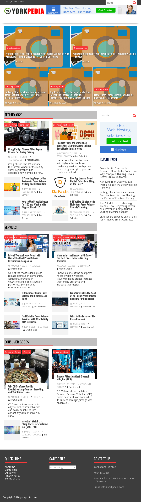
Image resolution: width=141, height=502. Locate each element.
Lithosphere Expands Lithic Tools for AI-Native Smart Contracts (118, 218)
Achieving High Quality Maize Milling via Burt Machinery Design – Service (118, 184)
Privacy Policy (12, 475)
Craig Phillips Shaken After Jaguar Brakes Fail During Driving (25, 150)
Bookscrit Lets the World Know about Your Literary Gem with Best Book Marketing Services (74, 145)
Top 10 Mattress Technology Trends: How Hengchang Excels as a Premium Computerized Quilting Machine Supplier (117, 207)
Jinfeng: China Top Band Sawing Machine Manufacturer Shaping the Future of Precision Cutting (117, 195)
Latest (7, 124)
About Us (10, 466)
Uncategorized (13, 48)
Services (32, 237)
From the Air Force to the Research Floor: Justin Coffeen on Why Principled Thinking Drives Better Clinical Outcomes (118, 172)
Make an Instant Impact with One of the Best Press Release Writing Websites (75, 258)
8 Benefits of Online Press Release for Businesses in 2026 (34, 296)
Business (57, 124)
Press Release (20, 237)
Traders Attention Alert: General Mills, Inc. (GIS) (73, 378)
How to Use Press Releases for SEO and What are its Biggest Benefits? (35, 204)
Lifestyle (26, 352)
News (14, 124)
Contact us (11, 469)
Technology (24, 124)
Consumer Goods (13, 352)
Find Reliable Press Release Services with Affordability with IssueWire (35, 319)
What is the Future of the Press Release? (82, 317)
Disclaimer (11, 472)
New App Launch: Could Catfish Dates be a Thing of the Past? (82, 181)
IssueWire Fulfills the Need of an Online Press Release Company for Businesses (83, 296)
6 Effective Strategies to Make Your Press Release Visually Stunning (82, 204)
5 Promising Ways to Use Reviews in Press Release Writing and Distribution (34, 181)
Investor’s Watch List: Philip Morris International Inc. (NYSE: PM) (35, 424)
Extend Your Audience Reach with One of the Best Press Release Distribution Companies (24, 258)
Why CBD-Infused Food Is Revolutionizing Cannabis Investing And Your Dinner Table (26, 389)
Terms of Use (12, 478)
